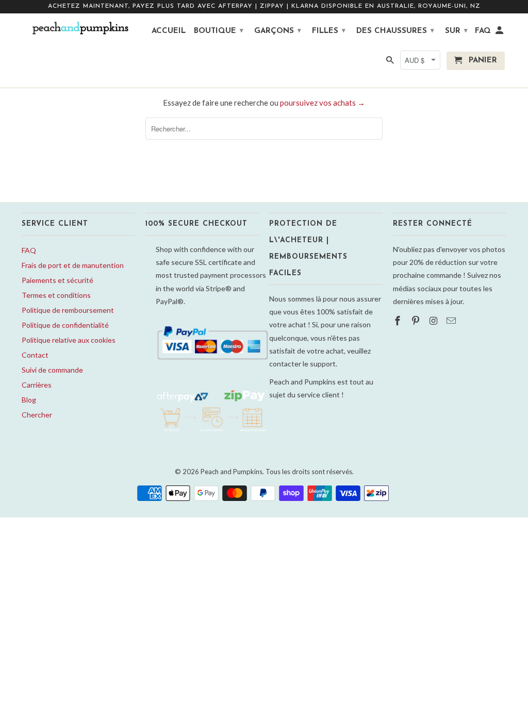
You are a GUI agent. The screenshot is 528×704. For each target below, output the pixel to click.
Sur (456, 31)
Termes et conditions (56, 295)
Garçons (277, 31)
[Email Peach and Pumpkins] (452, 320)
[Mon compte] (500, 33)
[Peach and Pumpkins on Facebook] (398, 320)
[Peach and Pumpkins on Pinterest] (416, 320)
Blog (29, 399)
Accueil (169, 31)
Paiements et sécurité (57, 280)
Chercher (37, 414)
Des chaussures (395, 31)
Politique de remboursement (68, 310)
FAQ (29, 250)
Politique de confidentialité (65, 325)
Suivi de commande (52, 369)
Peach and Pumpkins (231, 471)
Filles (328, 31)
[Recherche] (390, 63)
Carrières (37, 384)
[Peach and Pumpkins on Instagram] (434, 320)
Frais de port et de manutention (73, 265)
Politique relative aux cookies (69, 340)
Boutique (218, 31)
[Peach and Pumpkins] (78, 28)
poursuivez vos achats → (322, 102)
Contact (35, 354)
